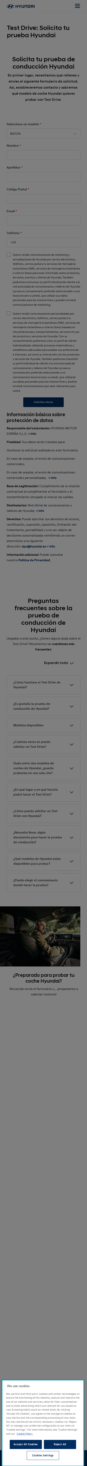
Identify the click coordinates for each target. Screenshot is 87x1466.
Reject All (60, 1444)
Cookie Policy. (25, 1433)
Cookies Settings (43, 1455)
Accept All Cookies (26, 1444)
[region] (43, 1423)
